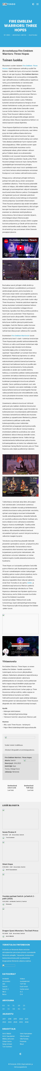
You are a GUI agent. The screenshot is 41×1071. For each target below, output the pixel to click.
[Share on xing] (29, 798)
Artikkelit (13, 901)
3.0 (3, 1009)
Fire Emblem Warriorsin (20, 335)
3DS (3, 984)
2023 (9, 1022)
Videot (22, 979)
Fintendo (23, 1041)
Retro (4, 994)
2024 (15, 1022)
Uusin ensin (24, 986)
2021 (26, 1019)
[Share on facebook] (9, 798)
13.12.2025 (5, 901)
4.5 (19, 1009)
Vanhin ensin (24, 989)
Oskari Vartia (6, 1041)
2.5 (24, 1005)
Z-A (21, 994)
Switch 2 (19, 901)
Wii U (4, 992)
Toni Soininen (7, 1046)
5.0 (24, 1009)
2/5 (10, 835)
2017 (4, 1019)
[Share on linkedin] (20, 798)
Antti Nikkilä (6, 1033)
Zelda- (29, 583)
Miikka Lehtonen (8, 1039)
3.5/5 (11, 867)
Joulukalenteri (25, 981)
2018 (9, 1019)
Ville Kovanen (24, 1036)
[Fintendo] (8, 4)
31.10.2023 (5, 867)
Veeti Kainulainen (26, 1033)
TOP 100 (23, 984)
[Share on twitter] (12, 798)
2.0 (19, 1005)
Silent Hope (7, 864)
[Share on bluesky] (26, 798)
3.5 (9, 1009)
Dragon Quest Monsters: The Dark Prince (20, 930)
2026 (26, 1022)
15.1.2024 (5, 934)
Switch (23, 35)
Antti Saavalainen (8, 1036)
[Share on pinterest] (17, 798)
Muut (22, 1044)
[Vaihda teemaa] (33, 4)
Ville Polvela (33, 35)
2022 (4, 1022)
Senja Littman (7, 1044)
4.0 (14, 1009)
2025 (21, 1022)
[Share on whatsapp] (23, 798)
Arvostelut (16, 35)
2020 (21, 1019)
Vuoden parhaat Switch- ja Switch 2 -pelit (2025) (18, 897)
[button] (37, 4)
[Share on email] (32, 798)
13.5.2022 (5, 835)
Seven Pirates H (9, 832)
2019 (15, 1019)
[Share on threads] (15, 798)
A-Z (21, 992)
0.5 (3, 1005)
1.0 (8, 1005)
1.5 (13, 1005)
